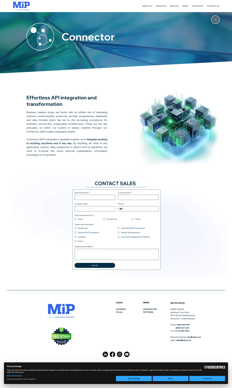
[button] (147, 6)
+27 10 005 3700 (181, 331)
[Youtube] (127, 354)
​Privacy (119, 312)
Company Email (81, 204)
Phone (121, 204)
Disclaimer (121, 309)
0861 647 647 (182, 328)
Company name (125, 193)
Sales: (180, 340)
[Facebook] (112, 354)
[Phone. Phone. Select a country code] (122, 209)
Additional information (84, 246)
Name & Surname (82, 193)
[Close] (215, 19)
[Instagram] (119, 354)
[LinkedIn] (105, 354)
